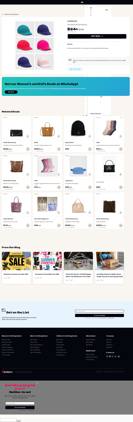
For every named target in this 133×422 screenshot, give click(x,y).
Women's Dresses (7, 342)
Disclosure (121, 371)
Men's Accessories (35, 352)
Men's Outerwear (35, 350)
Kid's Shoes (89, 344)
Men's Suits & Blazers (36, 344)
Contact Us (109, 344)
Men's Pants (33, 342)
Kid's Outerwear (60, 350)
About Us (108, 342)
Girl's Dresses (60, 344)
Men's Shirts (33, 339)
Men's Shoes (89, 342)
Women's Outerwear (7, 350)
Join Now (11, 92)
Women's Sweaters (7, 347)
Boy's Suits (59, 342)
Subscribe (109, 347)
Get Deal (96, 36)
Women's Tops (6, 339)
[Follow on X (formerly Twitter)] (115, 357)
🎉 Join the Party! (99, 315)
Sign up (75, 60)
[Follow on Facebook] (110, 357)
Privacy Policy (111, 318)
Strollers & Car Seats (91, 357)
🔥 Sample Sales (91, 115)
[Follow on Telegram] (118, 357)
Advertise (108, 339)
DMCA (115, 371)
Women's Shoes (90, 339)
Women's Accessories (12, 14)
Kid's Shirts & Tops (61, 352)
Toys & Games (90, 359)
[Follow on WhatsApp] (112, 357)
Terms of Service (102, 318)
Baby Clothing (90, 354)
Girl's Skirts (59, 347)
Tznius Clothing (6, 355)
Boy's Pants (59, 339)
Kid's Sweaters (60, 355)
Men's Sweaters (34, 347)
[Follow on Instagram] (107, 357)
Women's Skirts (6, 344)
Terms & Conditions (108, 371)
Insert (18, 421)
